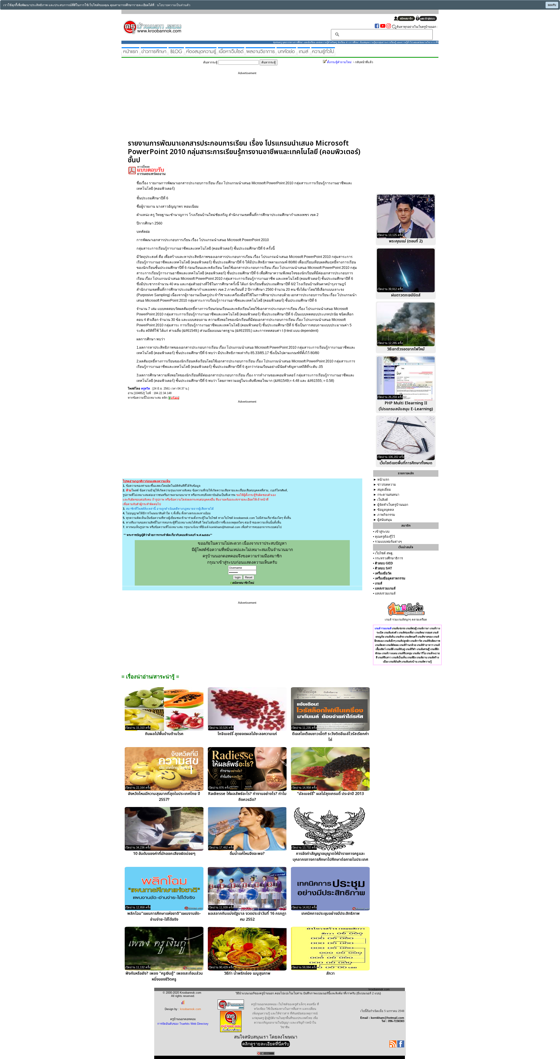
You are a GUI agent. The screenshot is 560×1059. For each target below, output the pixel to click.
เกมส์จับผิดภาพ (431, 640)
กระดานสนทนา (388, 494)
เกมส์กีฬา (411, 649)
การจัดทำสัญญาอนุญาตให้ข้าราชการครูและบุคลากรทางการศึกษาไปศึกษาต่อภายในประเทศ (330, 857)
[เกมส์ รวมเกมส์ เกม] (303, 54)
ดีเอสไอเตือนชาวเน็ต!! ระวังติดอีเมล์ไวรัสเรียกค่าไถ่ (330, 737)
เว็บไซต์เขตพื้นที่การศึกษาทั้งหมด (406, 463)
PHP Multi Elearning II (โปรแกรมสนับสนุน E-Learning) (406, 406)
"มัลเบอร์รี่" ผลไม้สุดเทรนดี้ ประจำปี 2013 (330, 794)
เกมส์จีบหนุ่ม (405, 653)
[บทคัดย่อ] (286, 54)
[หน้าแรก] (130, 54)
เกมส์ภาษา (423, 628)
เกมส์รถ (400, 636)
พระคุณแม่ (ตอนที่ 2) (406, 241)
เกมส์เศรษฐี (423, 649)
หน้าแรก (383, 479)
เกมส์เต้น (390, 636)
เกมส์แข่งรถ (398, 628)
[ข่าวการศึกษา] (153, 54)
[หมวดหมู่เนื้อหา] (231, 54)
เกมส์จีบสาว (385, 657)
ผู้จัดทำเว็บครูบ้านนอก (392, 504)
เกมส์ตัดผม (392, 645)
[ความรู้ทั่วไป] (323, 54)
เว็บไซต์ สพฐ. (384, 553)
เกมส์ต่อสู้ (411, 628)
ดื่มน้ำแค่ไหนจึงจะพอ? (247, 854)
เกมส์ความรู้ (425, 661)
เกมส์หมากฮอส (423, 632)
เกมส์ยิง (411, 657)
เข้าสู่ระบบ (382, 531)
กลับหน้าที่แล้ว (364, 62)
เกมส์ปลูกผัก (403, 640)
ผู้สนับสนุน (384, 520)
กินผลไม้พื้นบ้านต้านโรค (164, 734)
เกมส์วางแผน (389, 653)
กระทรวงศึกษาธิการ (389, 558)
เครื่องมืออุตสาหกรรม (390, 578)
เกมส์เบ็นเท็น (399, 657)
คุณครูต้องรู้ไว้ (385, 536)
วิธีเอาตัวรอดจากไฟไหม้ (406, 349)
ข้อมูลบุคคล (385, 509)
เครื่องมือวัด (383, 573)
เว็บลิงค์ (382, 499)
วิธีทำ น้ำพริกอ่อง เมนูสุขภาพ (247, 973)
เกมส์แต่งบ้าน (409, 661)
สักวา (330, 973)
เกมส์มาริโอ (419, 653)
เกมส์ (378, 583)
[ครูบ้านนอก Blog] (176, 54)
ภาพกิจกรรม (386, 514)
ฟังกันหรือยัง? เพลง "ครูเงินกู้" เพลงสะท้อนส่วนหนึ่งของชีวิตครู (164, 976)
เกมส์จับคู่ (399, 649)
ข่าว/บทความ (386, 484)
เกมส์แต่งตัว (391, 632)
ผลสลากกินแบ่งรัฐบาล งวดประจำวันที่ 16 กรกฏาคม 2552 (247, 916)
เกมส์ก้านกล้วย (407, 645)
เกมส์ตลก (380, 645)
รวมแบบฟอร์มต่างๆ (388, 541)
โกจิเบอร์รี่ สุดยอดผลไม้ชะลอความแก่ (247, 734)
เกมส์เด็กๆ (390, 640)
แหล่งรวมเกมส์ (385, 588)
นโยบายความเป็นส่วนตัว (173, 5)
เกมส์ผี (390, 649)
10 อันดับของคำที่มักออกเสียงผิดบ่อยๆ (164, 854)
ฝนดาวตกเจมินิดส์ (405, 295)
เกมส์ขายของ (425, 636)
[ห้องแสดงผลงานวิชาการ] (260, 54)
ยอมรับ (552, 5)
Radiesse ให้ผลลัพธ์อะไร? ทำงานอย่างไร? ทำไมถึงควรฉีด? (247, 797)
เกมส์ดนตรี (411, 636)
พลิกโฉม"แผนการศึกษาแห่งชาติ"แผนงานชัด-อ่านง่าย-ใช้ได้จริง (164, 916)
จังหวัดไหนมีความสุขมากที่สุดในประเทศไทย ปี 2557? (164, 797)
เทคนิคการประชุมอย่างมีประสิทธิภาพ (330, 913)
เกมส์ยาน (421, 657)
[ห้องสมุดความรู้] (201, 54)
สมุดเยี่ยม (384, 489)
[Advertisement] (247, 108)
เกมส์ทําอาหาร (425, 645)
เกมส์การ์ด (416, 640)
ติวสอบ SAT (383, 568)
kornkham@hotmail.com (224, 527)
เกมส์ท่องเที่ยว (407, 632)
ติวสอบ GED (384, 563)
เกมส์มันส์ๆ (395, 661)
